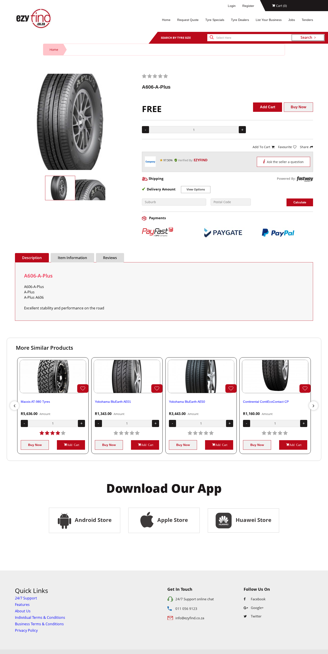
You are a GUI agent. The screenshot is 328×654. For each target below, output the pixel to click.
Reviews (110, 257)
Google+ (257, 607)
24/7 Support (26, 598)
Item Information (72, 257)
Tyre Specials (214, 20)
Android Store (92, 519)
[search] (211, 37)
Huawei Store (252, 519)
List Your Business (269, 20)
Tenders (307, 20)
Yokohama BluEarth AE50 (187, 401)
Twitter (256, 616)
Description (32, 257)
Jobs (291, 20)
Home (166, 20)
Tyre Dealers (240, 20)
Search (306, 37)
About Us (23, 611)
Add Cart (267, 107)
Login (232, 6)
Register (248, 6)
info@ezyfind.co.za (189, 618)
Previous (14, 405)
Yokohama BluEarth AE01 (113, 401)
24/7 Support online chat (194, 599)
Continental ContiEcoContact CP (266, 401)
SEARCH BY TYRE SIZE (176, 38)
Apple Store (172, 519)
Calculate (299, 202)
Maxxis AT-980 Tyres (35, 401)
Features (22, 604)
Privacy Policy (26, 630)
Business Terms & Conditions (39, 623)
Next (313, 405)
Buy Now (298, 107)
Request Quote (188, 20)
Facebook (258, 599)
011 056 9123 (186, 608)
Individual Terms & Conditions (40, 617)
